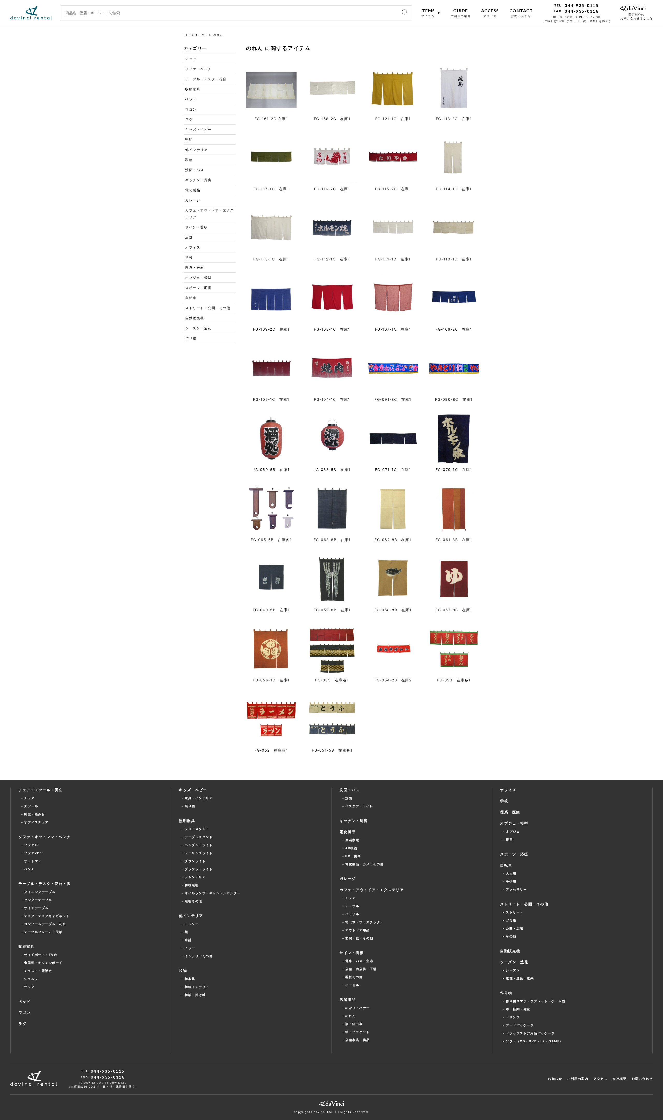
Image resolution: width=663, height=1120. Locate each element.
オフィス (192, 247)
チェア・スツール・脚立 (40, 790)
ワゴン (191, 109)
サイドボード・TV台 (40, 955)
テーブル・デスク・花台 (206, 79)
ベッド (191, 99)
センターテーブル (38, 900)
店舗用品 (348, 999)
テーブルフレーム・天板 (43, 932)
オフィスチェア (36, 822)
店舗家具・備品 (357, 1040)
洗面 (348, 798)
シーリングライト (199, 853)
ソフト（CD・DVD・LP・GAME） (534, 1041)
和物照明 (192, 885)
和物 (189, 160)
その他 (511, 936)
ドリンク (513, 1017)
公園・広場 (514, 928)
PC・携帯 (353, 856)
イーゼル (352, 985)
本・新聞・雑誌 (518, 1009)
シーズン (513, 970)
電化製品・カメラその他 (364, 864)
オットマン (33, 861)
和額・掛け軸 (195, 995)
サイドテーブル (36, 908)
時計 (188, 940)
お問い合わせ (642, 1079)
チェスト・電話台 (38, 971)
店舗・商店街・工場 (361, 969)
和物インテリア (197, 987)
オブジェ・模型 (198, 277)
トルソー (192, 924)
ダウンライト (195, 861)
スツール (31, 806)
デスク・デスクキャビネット (47, 916)
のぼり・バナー (357, 1008)
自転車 (191, 298)
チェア (191, 59)
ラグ (189, 119)
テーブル (352, 906)
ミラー (190, 948)
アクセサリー (516, 889)
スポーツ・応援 (198, 288)
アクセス (600, 1079)
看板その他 (354, 977)
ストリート (514, 912)
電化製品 (192, 190)
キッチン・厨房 (198, 180)
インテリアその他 (199, 956)
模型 (509, 839)
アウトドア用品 (357, 930)
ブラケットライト (199, 869)
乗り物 (190, 806)
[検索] (405, 13)
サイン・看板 (196, 227)
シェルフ (31, 979)
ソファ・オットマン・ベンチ (44, 836)
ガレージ (192, 200)
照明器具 (187, 820)
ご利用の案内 (577, 1079)
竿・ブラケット (357, 1032)
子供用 (511, 881)
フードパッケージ (520, 1025)
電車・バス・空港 (359, 961)
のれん (350, 1016)
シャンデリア (195, 877)
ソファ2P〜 (33, 853)
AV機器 (351, 848)
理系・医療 (194, 267)
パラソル (352, 914)
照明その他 (193, 901)
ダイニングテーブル (40, 892)
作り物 (191, 338)
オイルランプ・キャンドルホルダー (213, 893)
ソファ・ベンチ (198, 69)
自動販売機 (194, 318)
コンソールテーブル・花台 (45, 924)
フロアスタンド (197, 829)
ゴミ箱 (511, 920)
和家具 (190, 979)
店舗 (189, 237)
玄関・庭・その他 (359, 938)
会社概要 (619, 1079)
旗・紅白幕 (354, 1024)
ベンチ (29, 869)
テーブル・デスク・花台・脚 (44, 883)
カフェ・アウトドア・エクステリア (209, 213)
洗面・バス (194, 170)
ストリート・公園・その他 (207, 308)
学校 (189, 257)
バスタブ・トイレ (359, 806)
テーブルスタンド (199, 837)
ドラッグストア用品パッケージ (530, 1033)
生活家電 (352, 840)
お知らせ (555, 1079)
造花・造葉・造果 (520, 978)
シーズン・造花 (198, 328)
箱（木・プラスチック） (364, 922)
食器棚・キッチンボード (43, 963)
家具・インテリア (199, 798)
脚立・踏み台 (34, 814)
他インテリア (196, 150)
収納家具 (192, 89)
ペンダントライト (199, 845)
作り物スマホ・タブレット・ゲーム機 (535, 1001)
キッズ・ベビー (198, 129)
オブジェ (513, 831)
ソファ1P (31, 845)
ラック (29, 987)
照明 (189, 139)
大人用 (511, 873)
